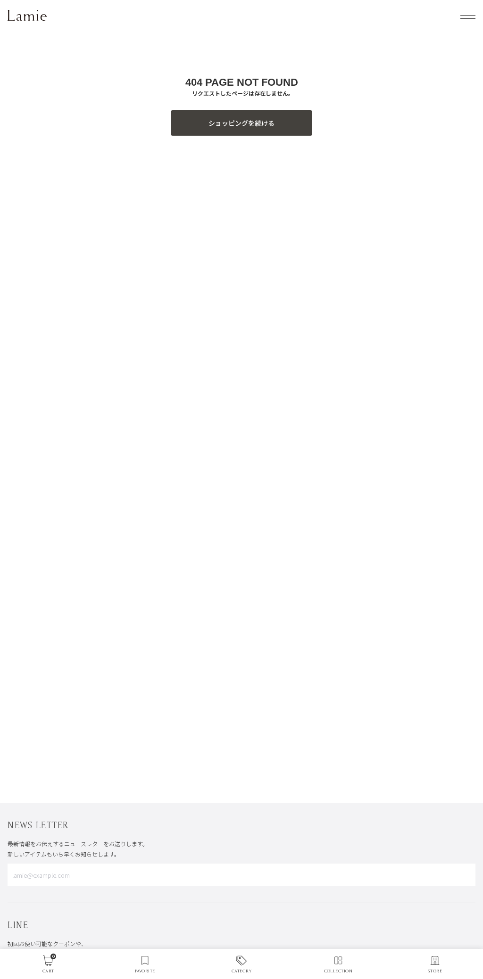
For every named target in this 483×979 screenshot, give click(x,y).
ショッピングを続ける (241, 123)
